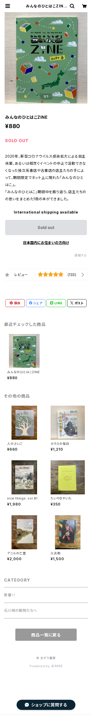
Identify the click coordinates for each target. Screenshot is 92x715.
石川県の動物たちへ (20, 610)
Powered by (40, 666)
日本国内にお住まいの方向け (46, 242)
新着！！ (10, 595)
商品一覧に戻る (46, 634)
